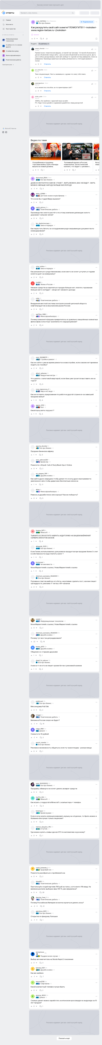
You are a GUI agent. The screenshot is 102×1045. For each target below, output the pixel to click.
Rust (42, 407)
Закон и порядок (46, 225)
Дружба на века (46, 476)
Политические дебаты (49, 209)
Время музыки (45, 813)
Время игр (44, 462)
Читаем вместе (46, 564)
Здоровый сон (45, 870)
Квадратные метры (47, 375)
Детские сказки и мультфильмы (52, 196)
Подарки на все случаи (49, 956)
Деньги (42, 731)
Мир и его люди (46, 391)
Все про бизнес (44, 23)
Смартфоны (44, 984)
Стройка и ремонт (47, 359)
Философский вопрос (48, 316)
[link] (46, 158)
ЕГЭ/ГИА (43, 829)
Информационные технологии (51, 621)
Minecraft (44, 532)
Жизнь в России (46, 284)
